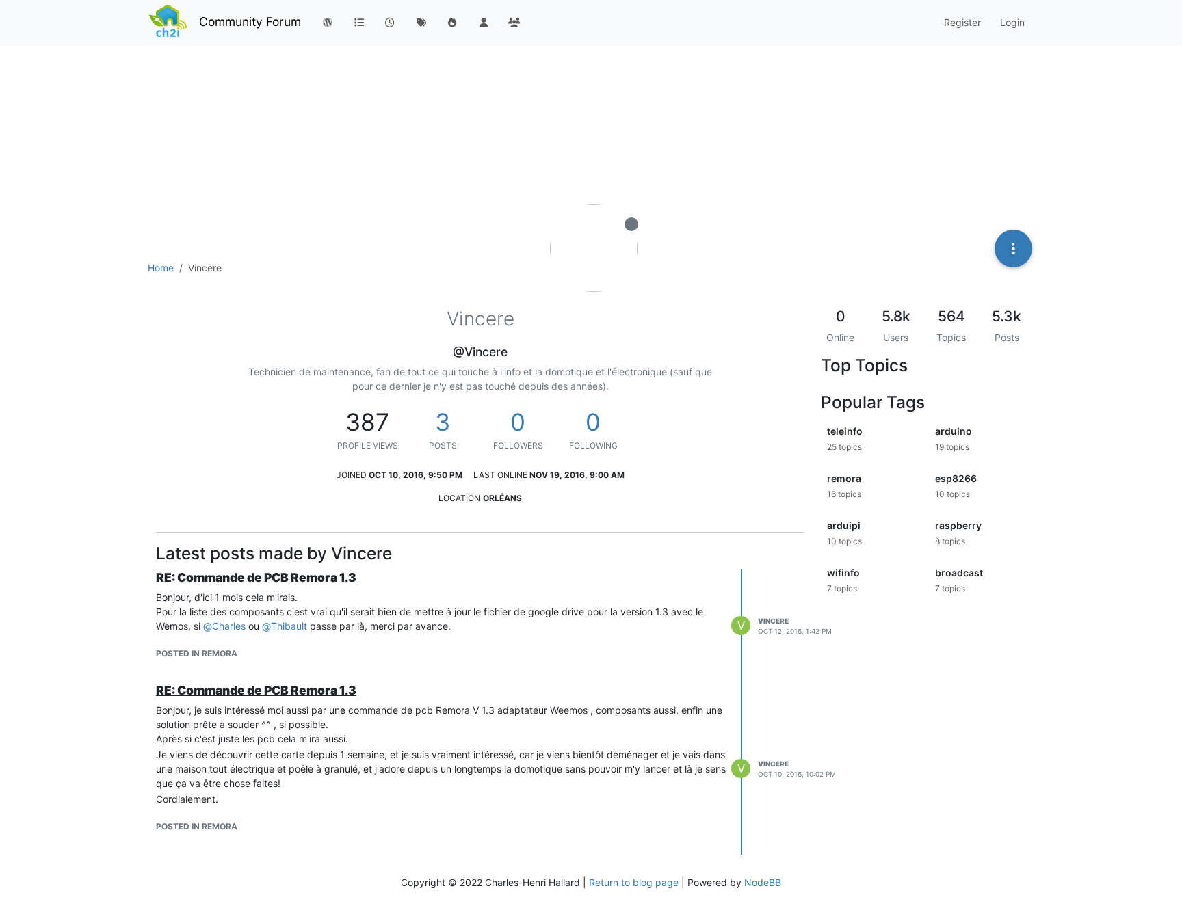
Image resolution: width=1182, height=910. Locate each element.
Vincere (773, 621)
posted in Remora (196, 653)
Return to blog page (634, 882)
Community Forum (250, 21)
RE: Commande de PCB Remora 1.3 (256, 577)
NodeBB (762, 882)
